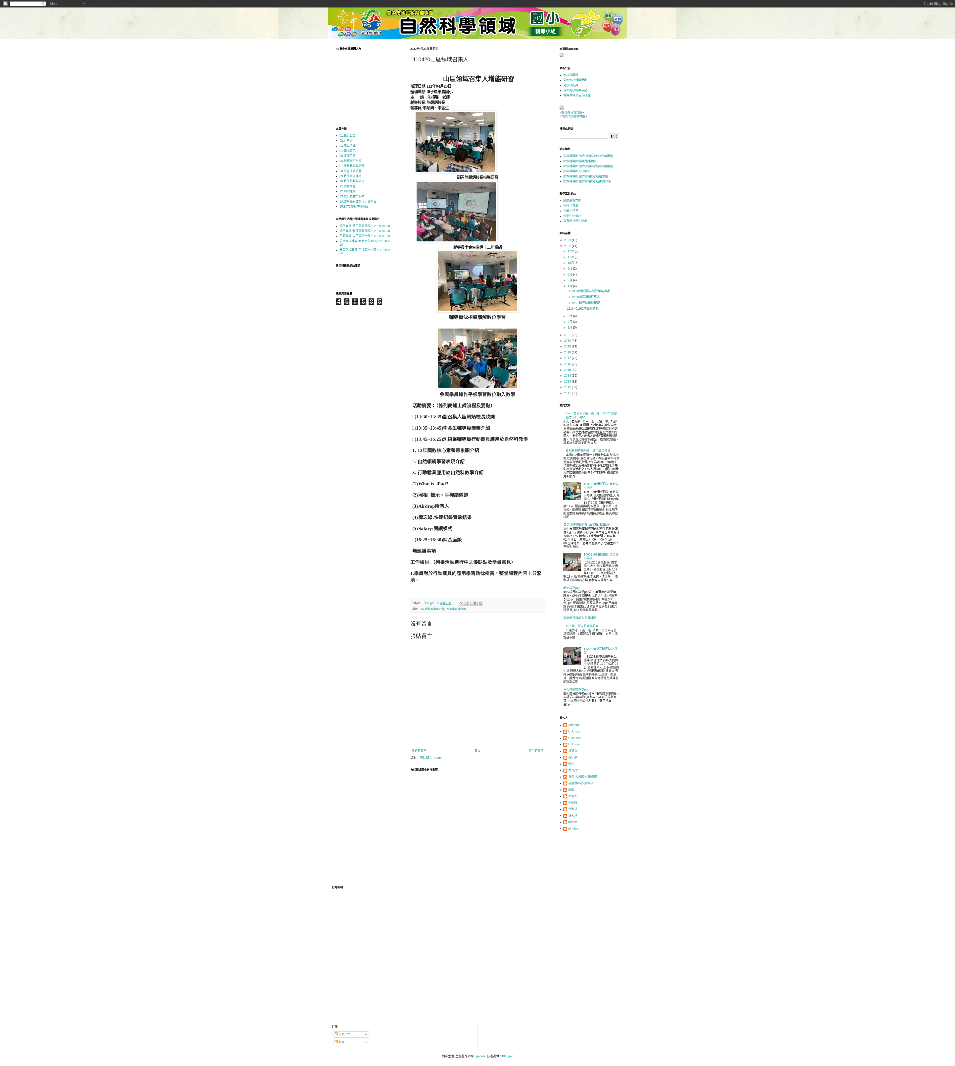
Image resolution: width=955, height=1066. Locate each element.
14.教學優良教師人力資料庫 (358, 201)
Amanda (574, 725)
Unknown (574, 731)
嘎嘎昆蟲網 (570, 206)
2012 (568, 387)
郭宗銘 (572, 802)
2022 (568, 246)
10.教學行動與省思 (352, 181)
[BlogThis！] (466, 603)
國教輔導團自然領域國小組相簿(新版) (588, 156)
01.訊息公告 (347, 135)
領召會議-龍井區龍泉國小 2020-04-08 (364, 231)
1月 (570, 327)
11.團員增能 (347, 186)
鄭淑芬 (572, 809)
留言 (341, 1042)
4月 (570, 286)
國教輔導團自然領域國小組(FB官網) (587, 181)
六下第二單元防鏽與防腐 (582, 626)
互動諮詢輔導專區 (573, 116)
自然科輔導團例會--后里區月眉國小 (586, 524)
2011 (568, 393)
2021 (568, 335)
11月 (571, 257)
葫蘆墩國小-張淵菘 (580, 783)
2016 (568, 364)
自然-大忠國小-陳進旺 (582, 777)
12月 (571, 251)
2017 (568, 358)
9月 (570, 268)
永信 (571, 764)
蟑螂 (571, 789)
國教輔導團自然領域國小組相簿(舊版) (588, 166)
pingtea (573, 828)
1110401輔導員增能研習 (583, 303)
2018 (568, 352)
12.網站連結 (347, 191)
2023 (568, 240)
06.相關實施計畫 (350, 161)
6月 (570, 274)
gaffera (481, 1056)
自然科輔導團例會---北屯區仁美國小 (590, 450)
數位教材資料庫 (571, 112)
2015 (568, 370)
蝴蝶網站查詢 (572, 200)
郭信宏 (572, 796)
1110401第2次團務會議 (583, 308)
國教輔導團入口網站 (576, 171)
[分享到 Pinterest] (480, 603)
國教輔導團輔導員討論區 (579, 161)
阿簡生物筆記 (572, 216)
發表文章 (344, 1034)
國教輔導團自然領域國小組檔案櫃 (585, 176)
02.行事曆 (346, 140)
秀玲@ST (574, 770)
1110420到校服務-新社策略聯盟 (588, 291)
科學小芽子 (570, 211)
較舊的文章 (535, 750)
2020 (568, 340)
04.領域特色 (347, 151)
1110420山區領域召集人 (583, 297)
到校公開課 (570, 75)
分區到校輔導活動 (575, 80)
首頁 (477, 750)
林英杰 (572, 751)
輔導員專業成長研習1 (577, 95)
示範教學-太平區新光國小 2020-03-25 (364, 236)
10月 (571, 263)
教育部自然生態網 (575, 221)
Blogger (507, 1056)
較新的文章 (419, 750)
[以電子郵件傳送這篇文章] (461, 603)
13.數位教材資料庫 (352, 196)
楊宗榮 (572, 757)
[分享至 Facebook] (475, 603)
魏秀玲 (572, 815)
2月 (570, 322)
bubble (573, 822)
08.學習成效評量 (350, 171)
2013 (568, 381)
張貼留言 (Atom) (431, 758)
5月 (570, 280)
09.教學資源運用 (456, 609)
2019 (568, 346)
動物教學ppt (571, 588)
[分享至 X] (471, 603)
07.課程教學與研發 (432, 609)
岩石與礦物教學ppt (575, 689)
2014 (568, 375)
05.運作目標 (347, 156)
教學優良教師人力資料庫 (579, 618)
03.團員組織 (347, 146)
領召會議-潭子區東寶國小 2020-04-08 (364, 226)
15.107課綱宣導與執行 (354, 206)
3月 (570, 316)
